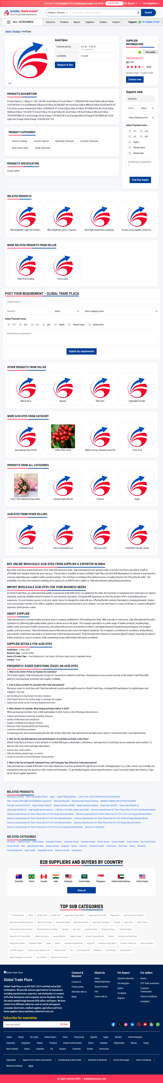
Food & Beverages (121, 1060)
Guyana (62, 1049)
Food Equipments (14, 850)
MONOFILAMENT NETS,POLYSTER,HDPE (118, 801)
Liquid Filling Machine (66, 796)
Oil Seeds (11, 841)
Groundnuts (77, 850)
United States (50, 1037)
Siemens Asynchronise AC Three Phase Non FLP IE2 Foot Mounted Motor (123, 809)
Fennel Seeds (13, 846)
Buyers (77, 22)
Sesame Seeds (52, 846)
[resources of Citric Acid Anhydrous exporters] (63, 534)
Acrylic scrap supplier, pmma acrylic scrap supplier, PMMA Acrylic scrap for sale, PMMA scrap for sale (137, 229)
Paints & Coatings (19, 141)
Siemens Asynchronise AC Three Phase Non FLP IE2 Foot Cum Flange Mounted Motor (114, 814)
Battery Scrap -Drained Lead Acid (100, 450)
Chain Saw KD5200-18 (16, 809)
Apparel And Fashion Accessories (37, 1060)
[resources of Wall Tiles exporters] (100, 387)
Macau (134, 1043)
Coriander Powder (54, 841)
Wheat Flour (25, 401)
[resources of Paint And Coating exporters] (26, 265)
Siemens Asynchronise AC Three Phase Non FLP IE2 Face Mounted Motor (39, 818)
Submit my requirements (81, 351)
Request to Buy (65, 64)
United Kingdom (135, 1037)
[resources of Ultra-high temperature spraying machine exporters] (100, 216)
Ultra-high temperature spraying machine (100, 229)
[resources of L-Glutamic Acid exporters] (26, 534)
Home (8, 31)
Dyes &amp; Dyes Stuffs (26, 450)
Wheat (132, 846)
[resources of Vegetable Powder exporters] (137, 387)
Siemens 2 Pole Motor (94, 827)
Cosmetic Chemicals (89, 141)
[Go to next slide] (9, 83)
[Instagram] (126, 1024)
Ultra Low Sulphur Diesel (36, 796)
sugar (52, 796)
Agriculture (11, 1060)
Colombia (76, 1049)
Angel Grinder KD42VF (42, 805)
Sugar (137, 499)
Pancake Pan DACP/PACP (18, 805)
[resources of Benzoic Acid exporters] (100, 534)
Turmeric (83, 846)
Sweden (118, 1037)
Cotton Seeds (103, 841)
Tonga (146, 1043)
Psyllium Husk (23, 841)
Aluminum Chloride (15, 796)
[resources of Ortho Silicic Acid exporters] (63, 436)
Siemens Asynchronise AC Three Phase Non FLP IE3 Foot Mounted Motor (39, 822)
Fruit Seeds (111, 846)
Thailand (53, 1043)
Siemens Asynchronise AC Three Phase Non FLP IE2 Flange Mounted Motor (40, 814)
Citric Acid (137, 450)
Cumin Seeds (132, 841)
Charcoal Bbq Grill (61, 801)
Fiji (51, 1049)
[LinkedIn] (132, 1024)
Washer (63, 401)
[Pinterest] (139, 1024)
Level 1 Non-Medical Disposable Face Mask (25, 499)
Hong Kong (79, 1037)
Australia (40, 1049)
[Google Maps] (151, 1024)
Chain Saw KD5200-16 (129, 805)
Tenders (103, 22)
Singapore (25, 1043)
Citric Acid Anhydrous (63, 548)
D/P (146, 136)
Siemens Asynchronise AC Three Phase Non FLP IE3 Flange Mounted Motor (107, 822)
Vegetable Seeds (45, 850)
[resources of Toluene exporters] (100, 485)
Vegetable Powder (137, 401)
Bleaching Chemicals (64, 141)
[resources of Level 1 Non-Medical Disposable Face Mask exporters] (26, 485)
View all (82, 890)
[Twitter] (120, 1024)
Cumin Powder (118, 841)
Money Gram (138, 153)
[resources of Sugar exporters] (137, 485)
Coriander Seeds (71, 841)
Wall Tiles (100, 401)
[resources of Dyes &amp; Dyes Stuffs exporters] (26, 436)
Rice (23, 846)
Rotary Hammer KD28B (64, 805)
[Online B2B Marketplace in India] (23, 13)
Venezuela (104, 1049)
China (65, 1037)
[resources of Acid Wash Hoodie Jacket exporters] (137, 534)
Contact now (134, 79)
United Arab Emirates (72, 1043)
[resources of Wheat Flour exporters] (26, 387)
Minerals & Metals (14, 1066)
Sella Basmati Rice (35, 846)
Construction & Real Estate (70, 1060)
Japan (9, 1037)
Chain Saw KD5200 (108, 805)
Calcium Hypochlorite (63, 499)
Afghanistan (119, 1043)
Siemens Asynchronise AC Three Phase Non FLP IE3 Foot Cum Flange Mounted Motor (45, 827)
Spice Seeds (30, 850)
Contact (116, 22)
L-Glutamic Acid (26, 548)
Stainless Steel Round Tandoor (85, 801)
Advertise (50, 22)
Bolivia (90, 1049)
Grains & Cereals (62, 850)
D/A (146, 131)
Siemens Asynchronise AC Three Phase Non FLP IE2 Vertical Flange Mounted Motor (111, 818)
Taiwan (40, 1043)
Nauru (27, 1049)
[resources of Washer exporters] (63, 387)
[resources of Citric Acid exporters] (137, 436)
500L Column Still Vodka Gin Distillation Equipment (29, 801)
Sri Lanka (34, 1037)
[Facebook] (113, 1024)
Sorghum (65, 846)
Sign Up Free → (114, 3)
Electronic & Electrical (97, 1060)
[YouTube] (145, 1024)
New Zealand (12, 1049)
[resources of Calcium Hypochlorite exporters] (63, 485)
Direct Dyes (63, 278)
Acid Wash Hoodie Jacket (137, 548)
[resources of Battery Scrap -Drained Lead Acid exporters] (100, 436)
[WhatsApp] (158, 1024)
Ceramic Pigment (41, 141)
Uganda (93, 1037)
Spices (74, 846)
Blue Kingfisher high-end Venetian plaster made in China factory (25, 229)
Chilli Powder (38, 841)
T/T (134, 131)
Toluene (100, 499)
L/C (134, 136)
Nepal (21, 1037)
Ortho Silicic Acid (63, 450)
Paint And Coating (26, 278)
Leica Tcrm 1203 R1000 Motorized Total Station (99, 796)
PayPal (135, 142)
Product (16, 31)
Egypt (105, 1037)
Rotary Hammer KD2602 (87, 805)
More (31, 1066)
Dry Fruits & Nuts (148, 841)
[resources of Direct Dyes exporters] (63, 265)
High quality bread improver (41, 809)
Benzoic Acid (100, 548)
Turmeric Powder (96, 846)
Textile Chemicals (42, 148)
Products (64, 22)
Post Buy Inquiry (140, 179)
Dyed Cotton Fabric (20, 148)
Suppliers (89, 22)
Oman (90, 1043)
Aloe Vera (123, 846)
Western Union (138, 147)
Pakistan (103, 1043)
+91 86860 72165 (150, 22)
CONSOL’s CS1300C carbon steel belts (72, 809)
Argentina (10, 1043)
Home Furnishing (143, 1060)
